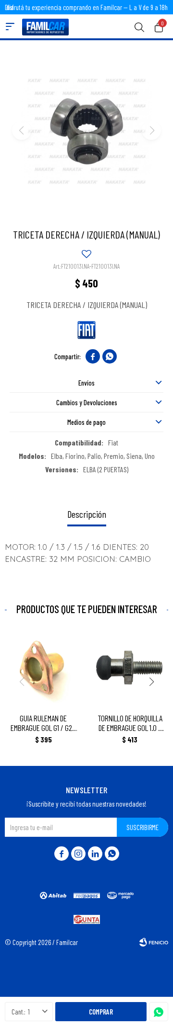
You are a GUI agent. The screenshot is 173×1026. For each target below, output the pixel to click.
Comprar (101, 1011)
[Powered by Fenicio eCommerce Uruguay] (153, 942)
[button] (139, 26)
